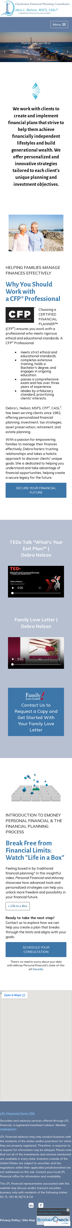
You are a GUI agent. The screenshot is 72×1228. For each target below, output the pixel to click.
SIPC (13, 1129)
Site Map (28, 1220)
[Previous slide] (4, 51)
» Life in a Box (17, 906)
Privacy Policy (10, 1220)
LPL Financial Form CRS (17, 1113)
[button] (59, 24)
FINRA (4, 1129)
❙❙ (39, 59)
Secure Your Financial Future (36, 490)
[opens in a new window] (31, 1208)
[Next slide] (67, 51)
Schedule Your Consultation (36, 949)
